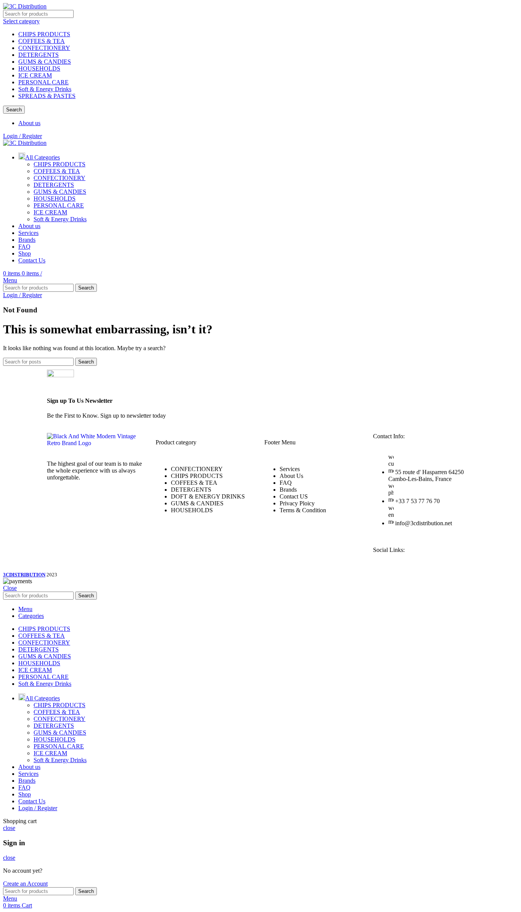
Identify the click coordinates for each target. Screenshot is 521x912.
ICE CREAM (35, 75)
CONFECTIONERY (44, 48)
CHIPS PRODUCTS (44, 34)
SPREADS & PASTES (47, 96)
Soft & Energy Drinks (44, 89)
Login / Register (37, 808)
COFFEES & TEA (41, 41)
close (9, 828)
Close (10, 588)
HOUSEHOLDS (39, 68)
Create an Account (25, 883)
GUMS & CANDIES (44, 61)
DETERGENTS (38, 54)
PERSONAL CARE (43, 82)
